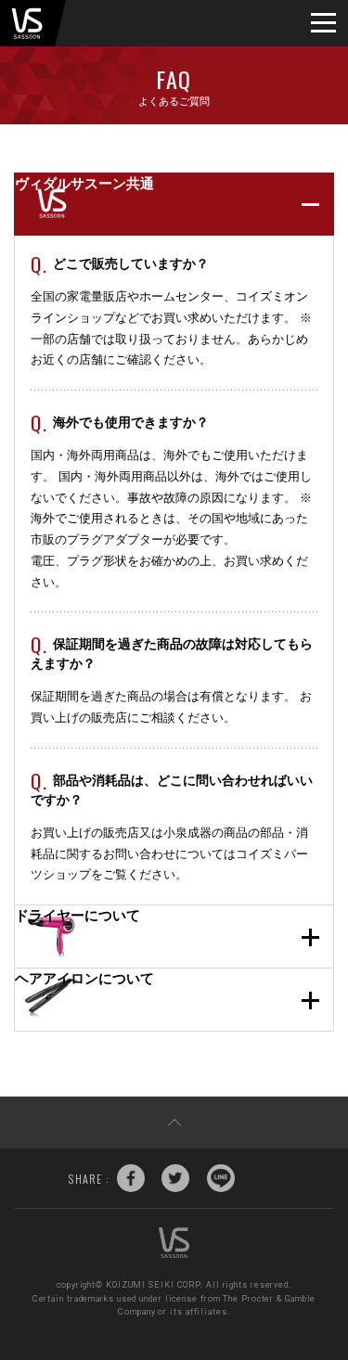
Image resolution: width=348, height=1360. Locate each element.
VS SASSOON (27, 23)
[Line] (221, 1178)
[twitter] (175, 1178)
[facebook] (131, 1178)
